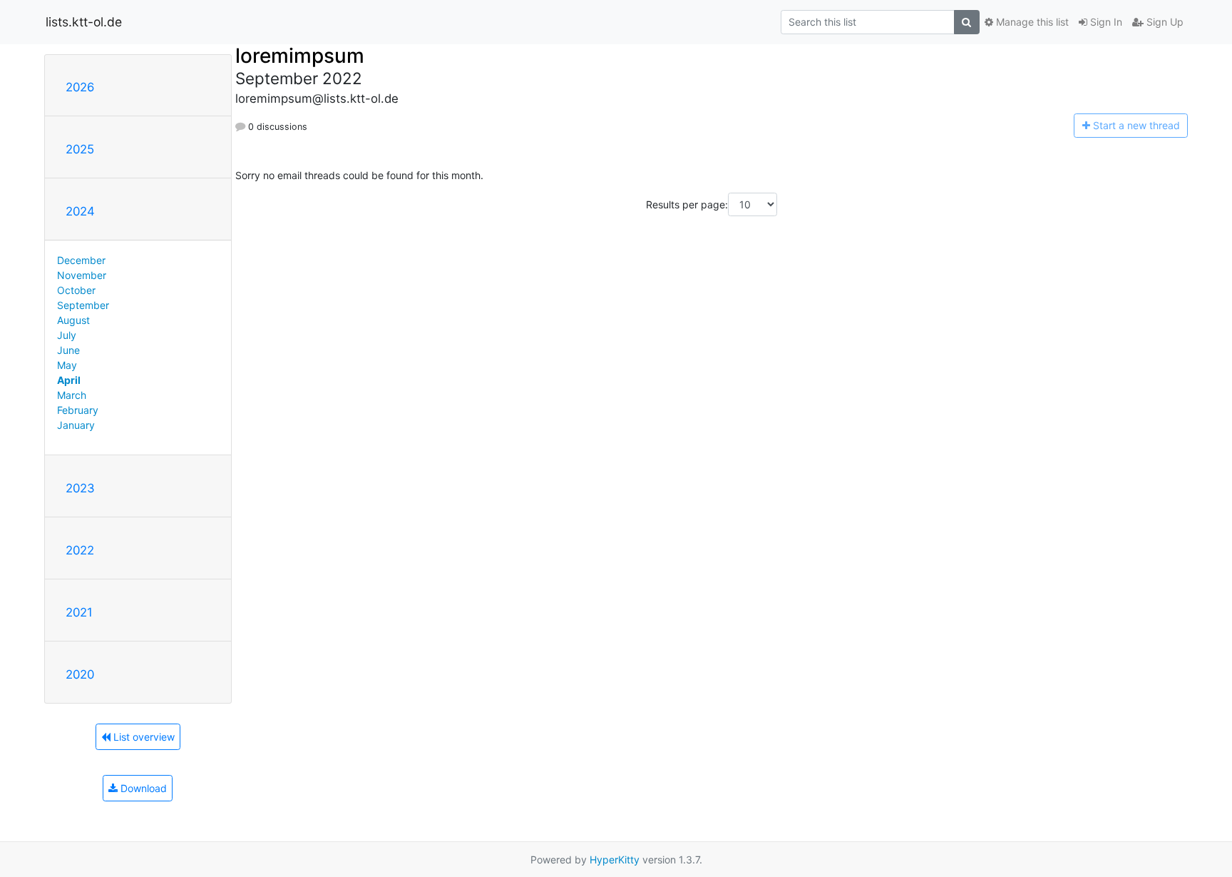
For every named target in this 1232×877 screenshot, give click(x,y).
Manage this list (1031, 22)
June (68, 350)
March (71, 395)
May (67, 365)
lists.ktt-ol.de (84, 21)
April (69, 380)
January (76, 425)
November (81, 275)
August (73, 320)
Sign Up (1164, 22)
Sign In (1104, 22)
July (66, 335)
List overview (143, 737)
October (76, 290)
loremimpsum (299, 56)
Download (142, 788)
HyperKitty (615, 859)
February (77, 410)
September (83, 305)
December (81, 260)
